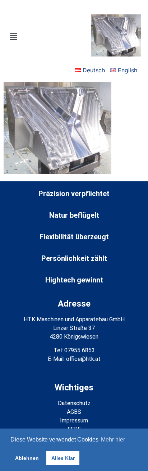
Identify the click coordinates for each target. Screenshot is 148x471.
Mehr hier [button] (113, 439)
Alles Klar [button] (63, 458)
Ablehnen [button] (27, 458)
